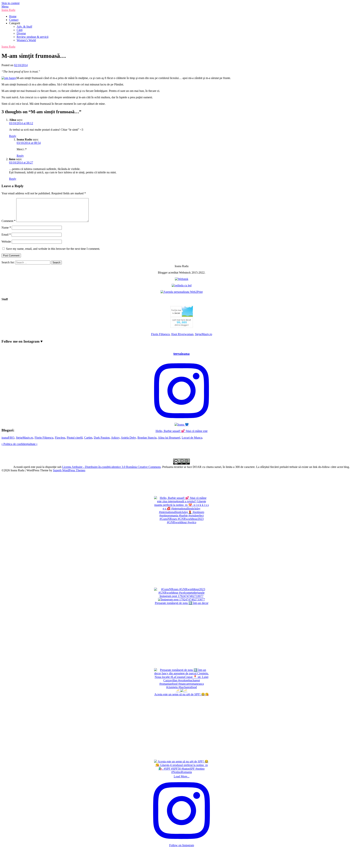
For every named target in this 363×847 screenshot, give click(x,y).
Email (6, 234)
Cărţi (19, 30)
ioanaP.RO (8, 437)
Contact (13, 19)
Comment (9, 221)
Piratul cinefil (75, 437)
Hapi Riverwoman (182, 334)
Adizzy (115, 437)
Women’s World (26, 40)
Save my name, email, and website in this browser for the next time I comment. (53, 248)
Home (12, 16)
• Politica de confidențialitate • (19, 444)
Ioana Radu (8, 10)
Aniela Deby (128, 437)
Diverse (21, 33)
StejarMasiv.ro (203, 334)
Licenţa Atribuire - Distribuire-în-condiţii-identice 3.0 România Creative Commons (111, 466)
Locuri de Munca (192, 437)
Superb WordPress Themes (69, 470)
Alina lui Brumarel (169, 437)
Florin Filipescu (160, 334)
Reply (12, 136)
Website (6, 241)
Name (6, 227)
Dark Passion (102, 437)
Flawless (60, 437)
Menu (5, 6)
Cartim (88, 437)
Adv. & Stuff (24, 26)
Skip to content (10, 3)
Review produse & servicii (32, 36)
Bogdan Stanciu (147, 437)
